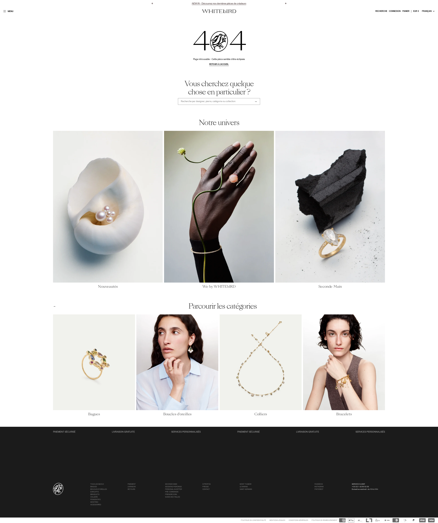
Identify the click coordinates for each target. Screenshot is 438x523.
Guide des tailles (172, 497)
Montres (94, 502)
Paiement (132, 484)
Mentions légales (277, 520)
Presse (205, 487)
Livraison (132, 487)
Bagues (93, 487)
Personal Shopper (173, 489)
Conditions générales (298, 520)
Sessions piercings (173, 487)
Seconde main (171, 484)
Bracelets (94, 494)
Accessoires (95, 505)
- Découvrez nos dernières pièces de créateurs (219, 3)
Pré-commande (171, 492)
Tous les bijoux (97, 484)
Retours (131, 489)
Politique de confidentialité (253, 520)
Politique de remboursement (324, 520)
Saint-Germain (246, 489)
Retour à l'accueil (219, 64)
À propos (206, 484)
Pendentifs (95, 500)
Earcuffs (94, 492)
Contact (206, 489)
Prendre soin (171, 494)
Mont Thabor (245, 484)
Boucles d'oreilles (98, 489)
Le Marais (244, 487)
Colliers (94, 497)
